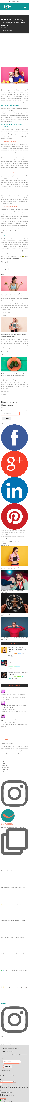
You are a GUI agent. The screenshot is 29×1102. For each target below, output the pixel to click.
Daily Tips (14, 530)
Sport (5, 35)
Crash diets (9, 530)
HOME (9, 1)
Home (5, 14)
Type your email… (14, 410)
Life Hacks (5, 769)
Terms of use (6, 773)
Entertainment (12, 666)
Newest (7, 1092)
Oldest (10, 1092)
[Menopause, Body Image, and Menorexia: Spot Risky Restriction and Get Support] (14, 324)
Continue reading (6, 1070)
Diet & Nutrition (21, 530)
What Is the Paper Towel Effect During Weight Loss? (13, 694)
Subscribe (6, 418)
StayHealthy (21, 532)
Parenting (6, 25)
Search (14, 1081)
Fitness (11, 11)
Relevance (2, 1092)
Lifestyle (6, 17)
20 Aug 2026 (10, 668)
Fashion (5, 765)
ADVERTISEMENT (16, 1)
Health (5, 21)
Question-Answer (15, 678)
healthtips (11, 532)
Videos (5, 43)
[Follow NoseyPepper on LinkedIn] (2, 756)
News (5, 39)
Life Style (16, 532)
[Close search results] (1, 1084)
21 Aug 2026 (10, 656)
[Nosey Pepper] (11, 6)
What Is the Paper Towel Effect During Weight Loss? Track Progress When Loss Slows (17, 649)
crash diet (3, 530)
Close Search (3, 1099)
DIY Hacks (6, 28)
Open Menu (25, 6)
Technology (6, 32)
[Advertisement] (14, 48)
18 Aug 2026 (10, 679)
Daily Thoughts (18, 664)
